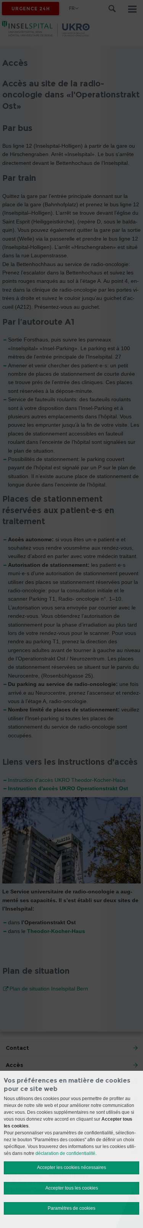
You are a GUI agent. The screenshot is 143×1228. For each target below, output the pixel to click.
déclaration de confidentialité (65, 1153)
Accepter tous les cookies (71, 1188)
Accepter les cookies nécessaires (71, 1167)
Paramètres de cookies (71, 1208)
